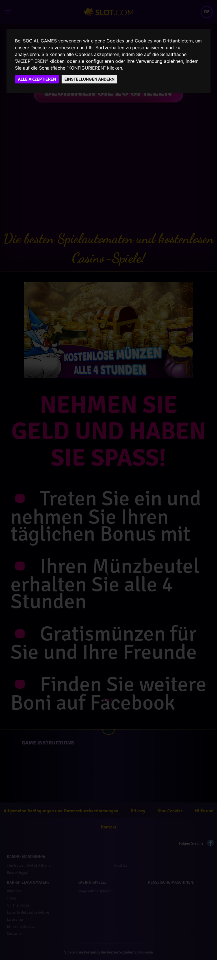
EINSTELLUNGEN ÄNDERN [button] (89, 79)
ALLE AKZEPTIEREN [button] (37, 79)
